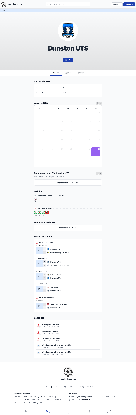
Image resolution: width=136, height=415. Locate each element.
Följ (69, 60)
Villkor (72, 386)
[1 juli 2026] (97, 103)
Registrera (129, 4)
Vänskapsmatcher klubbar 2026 (50, 196)
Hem (4, 10)
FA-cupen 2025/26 (44, 208)
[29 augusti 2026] (97, 173)
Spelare (68, 73)
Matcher (80, 73)
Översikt (56, 73)
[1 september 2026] (100, 103)
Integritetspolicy (86, 386)
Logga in (117, 4)
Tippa (56, 386)
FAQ (64, 386)
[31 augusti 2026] (100, 173)
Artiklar (46, 386)
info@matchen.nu (83, 399)
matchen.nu (68, 379)
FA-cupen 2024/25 (46, 298)
